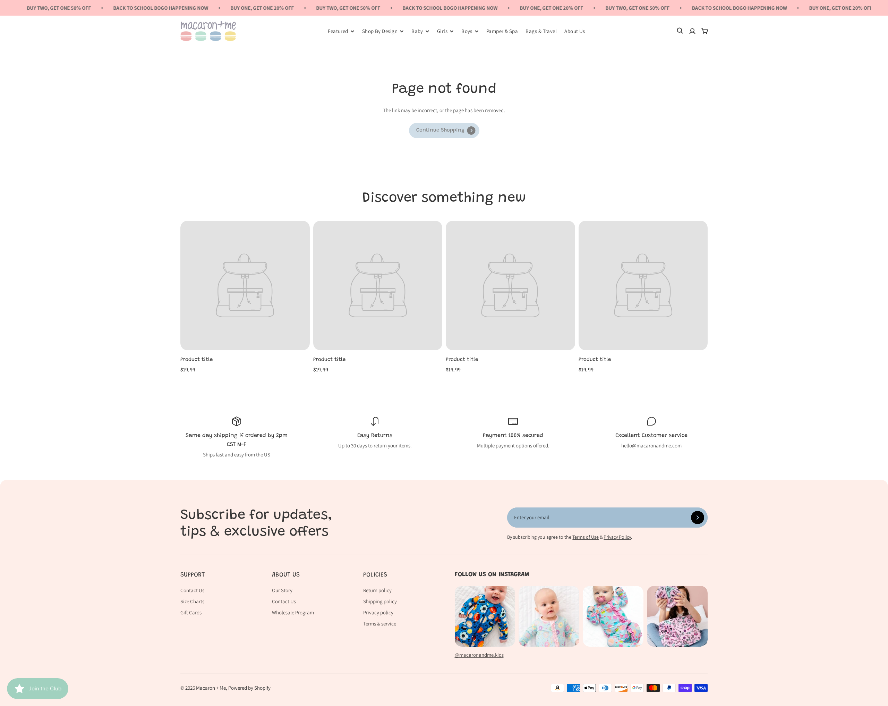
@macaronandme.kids (479, 655)
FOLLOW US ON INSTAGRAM (492, 575)
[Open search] (680, 31)
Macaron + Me (211, 687)
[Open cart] (705, 31)
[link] (444, 130)
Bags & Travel (541, 31)
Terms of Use (585, 537)
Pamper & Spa (502, 31)
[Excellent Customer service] (651, 433)
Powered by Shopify (249, 687)
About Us (574, 31)
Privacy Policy (617, 537)
